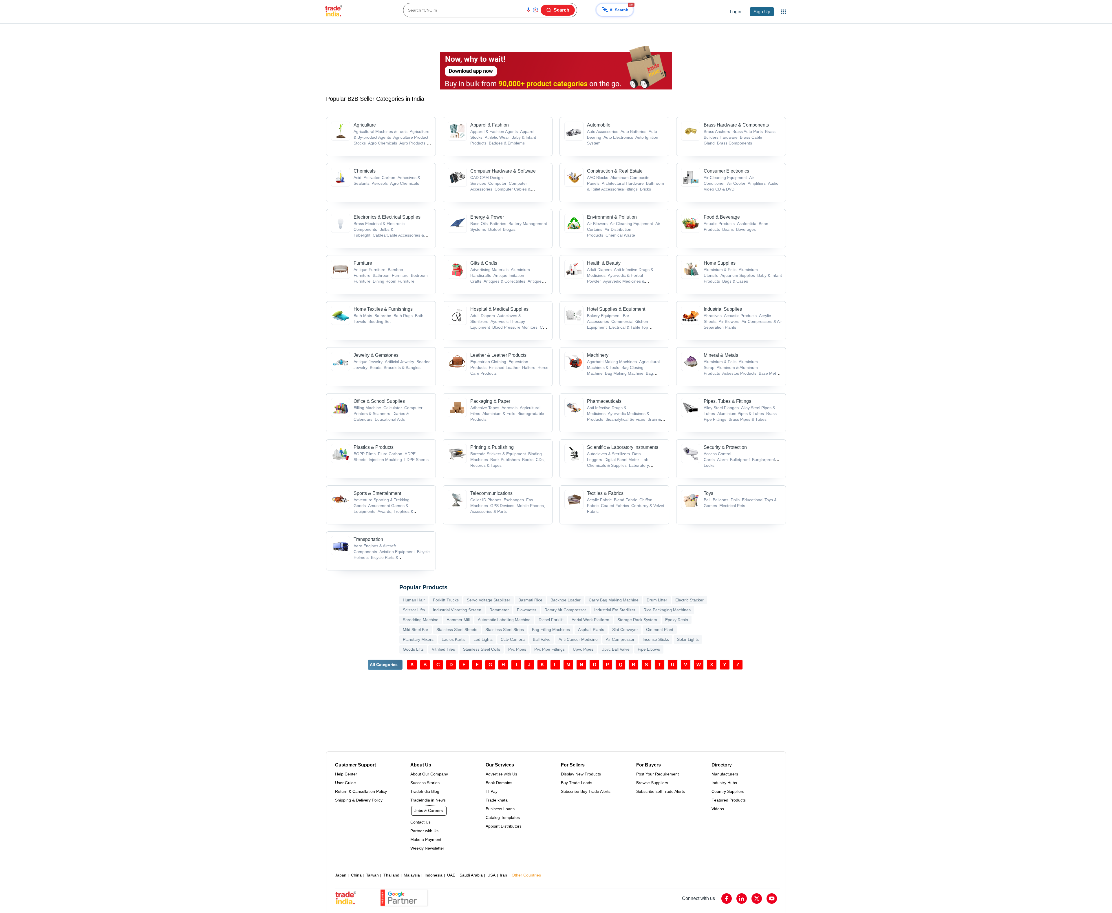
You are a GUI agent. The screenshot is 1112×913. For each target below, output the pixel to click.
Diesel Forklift (551, 619)
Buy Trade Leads (576, 782)
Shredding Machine (420, 619)
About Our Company (429, 774)
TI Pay (492, 791)
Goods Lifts (413, 649)
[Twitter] (757, 898)
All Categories (384, 664)
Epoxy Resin (676, 619)
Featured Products (729, 800)
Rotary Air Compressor (565, 610)
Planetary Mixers (418, 639)
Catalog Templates (503, 817)
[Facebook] (727, 898)
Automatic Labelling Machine (504, 619)
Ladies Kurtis (453, 639)
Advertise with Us (501, 774)
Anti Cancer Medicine (578, 639)
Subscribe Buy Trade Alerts (585, 791)
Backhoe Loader (565, 600)
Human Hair (414, 600)
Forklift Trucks (446, 600)
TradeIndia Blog (424, 791)
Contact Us (420, 822)
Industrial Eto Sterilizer (614, 610)
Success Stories (425, 782)
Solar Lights (688, 639)
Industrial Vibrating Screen (457, 610)
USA (491, 875)
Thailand (391, 875)
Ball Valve (541, 639)
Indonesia (433, 875)
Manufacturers (725, 774)
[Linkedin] (742, 898)
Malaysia (412, 875)
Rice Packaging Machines (667, 610)
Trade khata (497, 800)
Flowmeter (526, 610)
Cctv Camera (513, 639)
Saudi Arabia (471, 875)
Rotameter (499, 610)
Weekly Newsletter (427, 848)
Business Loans (500, 808)
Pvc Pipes (517, 649)
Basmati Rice (530, 600)
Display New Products (581, 774)
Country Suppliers (728, 791)
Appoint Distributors (504, 826)
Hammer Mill (458, 619)
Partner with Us (424, 830)
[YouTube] (772, 898)
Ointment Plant (659, 629)
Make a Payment (425, 839)
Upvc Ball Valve (615, 649)
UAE (451, 875)
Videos (718, 808)
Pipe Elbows (649, 649)
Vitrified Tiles (443, 649)
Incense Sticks (656, 639)
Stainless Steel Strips (504, 629)
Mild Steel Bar (415, 629)
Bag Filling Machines (551, 629)
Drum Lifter (657, 600)
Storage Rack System (637, 619)
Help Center (346, 774)
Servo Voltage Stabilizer (488, 600)
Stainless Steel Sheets (456, 629)
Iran (503, 875)
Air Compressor (620, 639)
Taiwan (372, 875)
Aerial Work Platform (590, 619)
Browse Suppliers (652, 782)
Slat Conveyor (625, 629)
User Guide (345, 782)
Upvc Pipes (583, 649)
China (356, 875)
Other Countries (526, 875)
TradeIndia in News (428, 800)
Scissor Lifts (414, 610)
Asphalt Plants (591, 629)
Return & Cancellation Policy (361, 791)
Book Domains (499, 782)
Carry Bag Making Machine (614, 600)
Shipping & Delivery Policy (359, 800)
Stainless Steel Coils (481, 649)
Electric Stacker (689, 600)
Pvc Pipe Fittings (549, 649)
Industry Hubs (724, 782)
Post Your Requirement (657, 774)
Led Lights (483, 639)
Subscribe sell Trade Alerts (660, 791)
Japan (340, 875)
